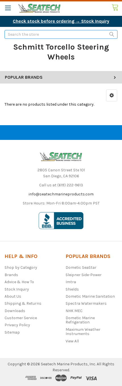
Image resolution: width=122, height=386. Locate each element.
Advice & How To (19, 282)
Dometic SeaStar (81, 267)
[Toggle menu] (8, 8)
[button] (111, 95)
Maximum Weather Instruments (83, 331)
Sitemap (12, 332)
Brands (11, 274)
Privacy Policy (17, 325)
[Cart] (117, 7)
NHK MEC (74, 310)
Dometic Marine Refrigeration (80, 320)
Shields (72, 289)
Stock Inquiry (17, 289)
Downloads (15, 310)
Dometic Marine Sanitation (90, 296)
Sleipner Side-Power (84, 274)
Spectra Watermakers (86, 303)
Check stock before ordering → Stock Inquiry (61, 21)
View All (72, 341)
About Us (13, 296)
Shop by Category (21, 267)
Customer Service (21, 317)
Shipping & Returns (23, 303)
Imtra (71, 282)
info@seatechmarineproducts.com (61, 194)
